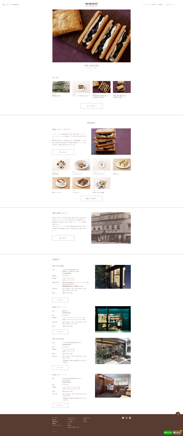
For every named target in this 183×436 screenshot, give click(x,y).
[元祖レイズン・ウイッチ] (111, 141)
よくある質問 (70, 421)
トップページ (145, 4)
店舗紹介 (160, 4)
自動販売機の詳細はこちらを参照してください (72, 286)
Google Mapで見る (66, 273)
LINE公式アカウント (87, 417)
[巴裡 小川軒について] (111, 228)
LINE (168, 432)
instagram (85, 421)
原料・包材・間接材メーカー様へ (74, 427)
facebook (85, 419)
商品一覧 (153, 4)
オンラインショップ (170, 4)
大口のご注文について (72, 417)
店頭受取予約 (55, 421)
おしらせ (69, 423)
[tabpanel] (91, 39)
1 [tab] (91, 70)
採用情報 (69, 425)
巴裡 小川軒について (71, 419)
